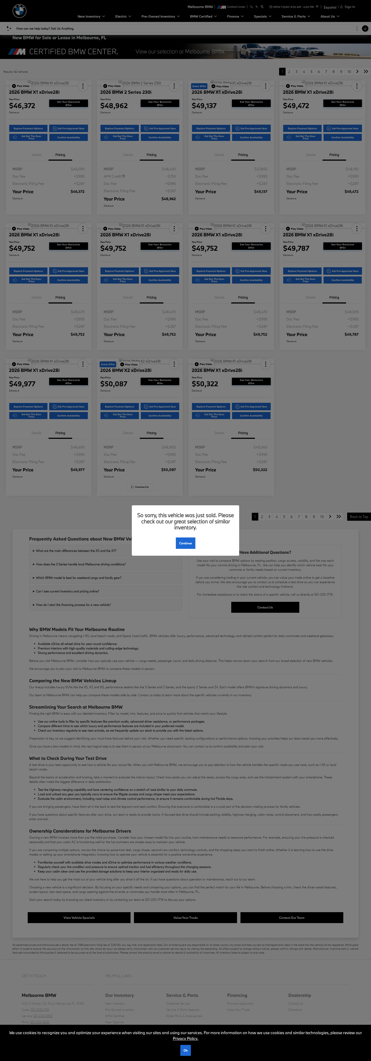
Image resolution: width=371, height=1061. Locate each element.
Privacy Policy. (185, 1038)
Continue (185, 543)
